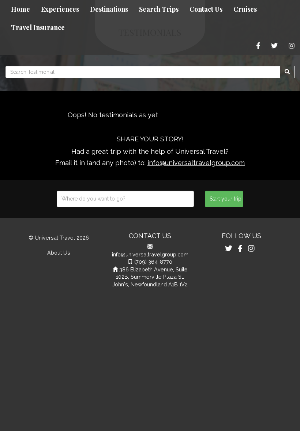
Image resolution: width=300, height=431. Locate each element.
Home (20, 9)
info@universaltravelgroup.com (196, 163)
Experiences (60, 9)
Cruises (245, 9)
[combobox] (125, 199)
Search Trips (159, 9)
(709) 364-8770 (153, 262)
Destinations (109, 9)
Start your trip (225, 199)
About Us (58, 252)
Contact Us (206, 9)
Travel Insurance (38, 27)
